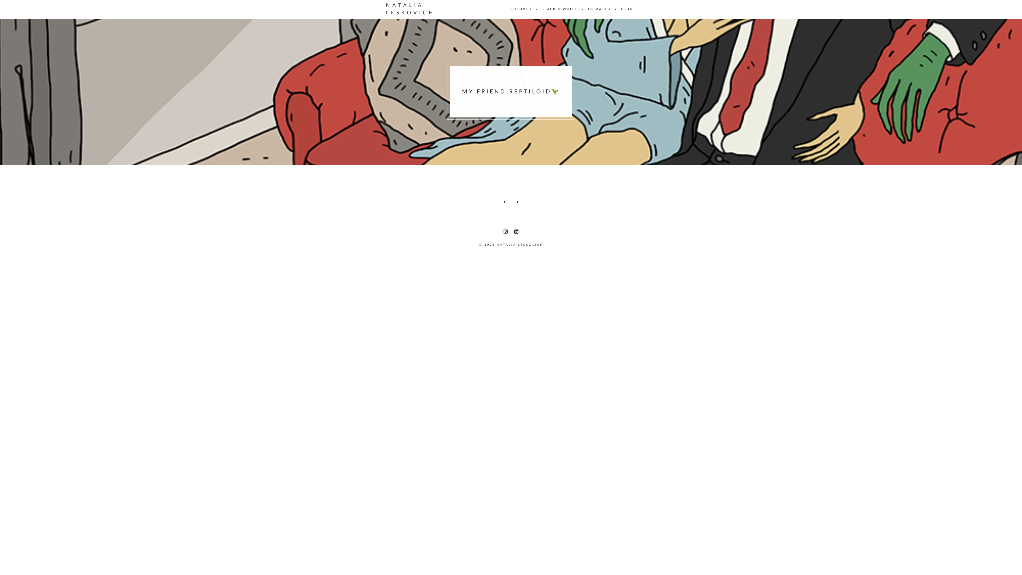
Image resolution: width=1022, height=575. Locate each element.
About (628, 9)
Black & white (560, 9)
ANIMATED (599, 9)
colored (521, 9)
